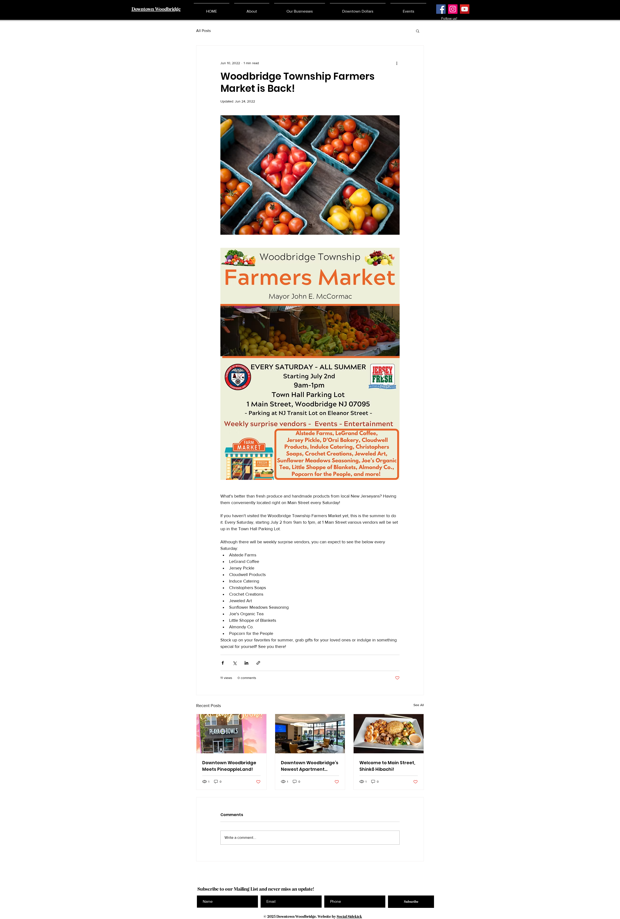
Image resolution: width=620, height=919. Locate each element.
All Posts (203, 31)
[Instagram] (452, 9)
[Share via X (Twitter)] (234, 663)
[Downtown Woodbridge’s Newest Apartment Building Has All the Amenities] (310, 733)
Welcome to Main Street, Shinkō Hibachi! (387, 766)
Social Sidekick (349, 917)
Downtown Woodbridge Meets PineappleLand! (229, 766)
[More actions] (397, 63)
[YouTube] (464, 9)
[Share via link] (258, 663)
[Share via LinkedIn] (246, 663)
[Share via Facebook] (222, 663)
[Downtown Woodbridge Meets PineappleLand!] (231, 733)
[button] (417, 31)
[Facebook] (441, 9)
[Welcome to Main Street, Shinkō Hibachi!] (389, 733)
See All (418, 705)
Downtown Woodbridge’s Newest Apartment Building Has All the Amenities (309, 766)
